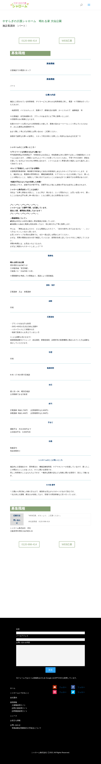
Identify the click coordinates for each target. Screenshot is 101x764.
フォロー (63, 687)
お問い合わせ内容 (23, 642)
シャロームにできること (19, 693)
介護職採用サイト (19, 705)
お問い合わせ (15, 725)
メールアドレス (22, 636)
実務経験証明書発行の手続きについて (26, 728)
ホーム (12, 688)
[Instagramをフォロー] (55, 692)
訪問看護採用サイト (19, 711)
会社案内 (13, 698)
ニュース (13, 716)
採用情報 (13, 702)
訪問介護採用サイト (19, 708)
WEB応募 (67, 40)
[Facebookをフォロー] (73, 687)
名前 (18, 629)
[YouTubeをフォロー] (55, 687)
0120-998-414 (29, 40)
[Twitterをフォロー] (73, 692)
